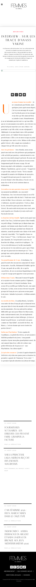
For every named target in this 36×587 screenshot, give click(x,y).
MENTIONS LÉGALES (13, 575)
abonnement (9, 571)
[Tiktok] (24, 567)
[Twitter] (18, 567)
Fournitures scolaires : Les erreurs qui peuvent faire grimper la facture (17, 433)
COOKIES (26, 575)
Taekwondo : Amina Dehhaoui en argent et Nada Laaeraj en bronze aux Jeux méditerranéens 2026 (17, 537)
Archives (18, 32)
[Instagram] (11, 567)
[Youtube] (21, 567)
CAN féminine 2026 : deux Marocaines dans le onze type (15, 513)
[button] (12, 94)
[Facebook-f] (14, 567)
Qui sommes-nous (24, 571)
